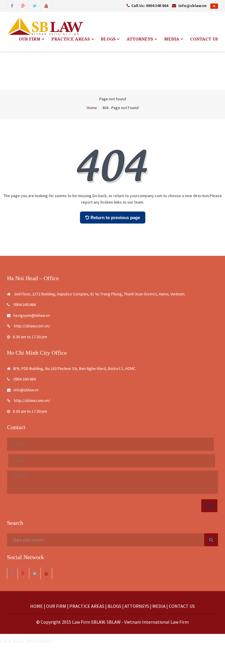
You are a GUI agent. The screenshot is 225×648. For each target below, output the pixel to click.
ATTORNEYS (140, 39)
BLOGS (109, 39)
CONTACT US (204, 39)
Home (92, 107)
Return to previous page (115, 217)
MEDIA (172, 39)
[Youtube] (46, 5)
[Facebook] (12, 5)
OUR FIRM (30, 39)
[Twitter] (35, 5)
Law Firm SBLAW (88, 622)
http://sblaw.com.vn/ (31, 326)
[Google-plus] (23, 5)
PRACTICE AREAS (71, 39)
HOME (36, 606)
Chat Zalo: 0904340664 (26, 641)
